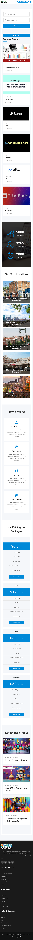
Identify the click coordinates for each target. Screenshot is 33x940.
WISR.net (20, 937)
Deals (2, 884)
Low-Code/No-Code (9, 96)
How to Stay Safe (5, 923)
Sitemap (3, 901)
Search (17, 26)
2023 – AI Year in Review (16, 760)
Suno (6, 126)
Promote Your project (6, 873)
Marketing (7, 208)
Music (6, 123)
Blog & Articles (4, 898)
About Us (3, 895)
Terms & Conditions (6, 925)
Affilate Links (4, 882)
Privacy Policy (4, 906)
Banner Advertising (5, 879)
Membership (4, 876)
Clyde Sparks (15, 757)
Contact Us (4, 928)
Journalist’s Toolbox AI (12, 67)
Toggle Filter (16, 35)
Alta (6, 179)
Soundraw (8, 158)
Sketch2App (9, 99)
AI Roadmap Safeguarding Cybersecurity (16, 819)
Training (6, 65)
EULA (2, 904)
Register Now (16, 576)
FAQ (2, 920)
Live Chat (3, 917)
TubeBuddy (8, 211)
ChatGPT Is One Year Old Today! (16, 789)
